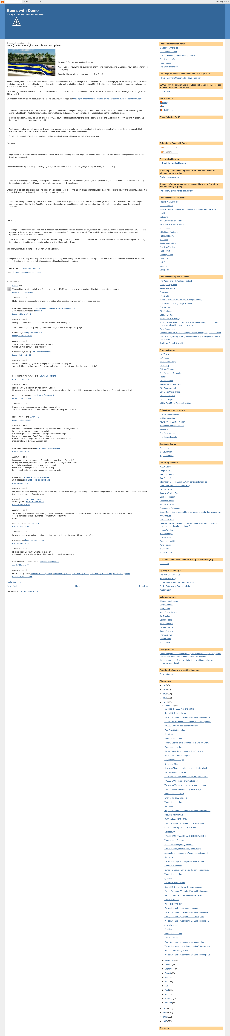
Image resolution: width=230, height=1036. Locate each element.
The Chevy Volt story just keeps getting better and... (186, 785)
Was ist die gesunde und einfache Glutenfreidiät (55, 308)
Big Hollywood (166, 448)
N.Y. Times (164, 358)
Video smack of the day (174, 794)
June (167, 982)
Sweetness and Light (169, 541)
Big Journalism (166, 452)
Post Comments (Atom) (28, 591)
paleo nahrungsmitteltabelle (48, 448)
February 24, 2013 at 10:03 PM (22, 420)
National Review (167, 236)
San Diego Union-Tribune (170, 392)
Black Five (164, 549)
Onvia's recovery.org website (172, 177)
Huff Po (163, 262)
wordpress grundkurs (33, 332)
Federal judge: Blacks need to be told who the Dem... (186, 743)
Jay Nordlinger (166, 616)
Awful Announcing (167, 329)
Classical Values (167, 520)
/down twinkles (170, 925)
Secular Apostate (167, 504)
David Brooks (165, 639)
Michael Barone (166, 627)
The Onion (164, 564)
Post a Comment (14, 582)
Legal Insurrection (167, 497)
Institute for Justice (167, 418)
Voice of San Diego (168, 362)
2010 (165, 1008)
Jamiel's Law (165, 590)
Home (77, 586)
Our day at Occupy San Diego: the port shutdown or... (186, 870)
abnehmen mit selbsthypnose (36, 477)
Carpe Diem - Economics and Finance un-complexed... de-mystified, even (191, 512)
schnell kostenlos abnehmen (37, 480)
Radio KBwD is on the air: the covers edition (183, 887)
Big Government (166, 456)
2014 (165, 690)
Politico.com (165, 228)
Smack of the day (171, 900)
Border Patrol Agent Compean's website (177, 582)
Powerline (164, 240)
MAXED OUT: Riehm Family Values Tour (181, 781)
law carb (35, 523)
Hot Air (162, 213)
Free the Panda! (171, 938)
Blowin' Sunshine (167, 674)
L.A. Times (164, 354)
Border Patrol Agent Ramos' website (175, 586)
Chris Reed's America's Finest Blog (175, 486)
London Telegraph (167, 399)
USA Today (164, 366)
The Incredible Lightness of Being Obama (177, 55)
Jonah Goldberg (166, 631)
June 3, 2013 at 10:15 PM (20, 565)
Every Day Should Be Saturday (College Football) (181, 300)
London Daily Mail (167, 396)
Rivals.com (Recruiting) (170, 319)
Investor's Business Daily (170, 384)
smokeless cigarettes (62, 574)
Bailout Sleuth (166, 489)
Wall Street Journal (168, 388)
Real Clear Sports (167, 288)
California (16, 272)
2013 (165, 694)
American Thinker (167, 247)
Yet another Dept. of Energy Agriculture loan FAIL (185, 861)
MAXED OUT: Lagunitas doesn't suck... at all (183, 895)
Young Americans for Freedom (172, 422)
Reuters (163, 377)
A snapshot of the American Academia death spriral (186, 853)
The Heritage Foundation (170, 414)
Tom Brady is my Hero (169, 67)
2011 (165, 702)
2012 (165, 698)
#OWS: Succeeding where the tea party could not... (186, 777)
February (169, 999)
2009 (165, 1013)
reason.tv (163, 266)
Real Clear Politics (168, 243)
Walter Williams (166, 624)
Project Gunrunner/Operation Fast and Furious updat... (187, 811)
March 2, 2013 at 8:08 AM (20, 452)
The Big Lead (165, 307)
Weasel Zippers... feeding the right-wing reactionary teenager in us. (188, 209)
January (168, 1003)
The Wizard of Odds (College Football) (176, 281)
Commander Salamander (170, 508)
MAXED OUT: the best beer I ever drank (181, 726)
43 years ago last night (174, 760)
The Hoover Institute (168, 437)
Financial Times (166, 381)
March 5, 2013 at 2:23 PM (20, 526)
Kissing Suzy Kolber (168, 285)
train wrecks (36, 272)
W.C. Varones (165, 467)
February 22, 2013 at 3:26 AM (22, 398)
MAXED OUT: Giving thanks (176, 950)
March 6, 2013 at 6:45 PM (20, 543)
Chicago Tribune (167, 369)
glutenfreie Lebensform (34, 540)
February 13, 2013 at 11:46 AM (22, 336)
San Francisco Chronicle (170, 373)
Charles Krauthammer (169, 601)
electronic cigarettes (80, 574)
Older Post (143, 586)
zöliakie (38, 311)
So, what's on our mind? (174, 883)
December (169, 706)
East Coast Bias (166, 315)
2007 (165, 1021)
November (169, 960)
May (167, 986)
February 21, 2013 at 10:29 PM (22, 379)
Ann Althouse (165, 516)
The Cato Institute (167, 433)
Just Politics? (165, 478)
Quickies (168, 878)
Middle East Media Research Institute (175, 403)
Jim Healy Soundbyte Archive (172, 343)
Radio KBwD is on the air (175, 713)
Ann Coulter (165, 642)
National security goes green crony (179, 845)
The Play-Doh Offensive (170, 575)
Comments (167, 152)
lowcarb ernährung (33, 499)
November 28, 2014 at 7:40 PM (22, 577)
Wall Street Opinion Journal (171, 221)
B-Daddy (164, 103)
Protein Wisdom (166, 530)
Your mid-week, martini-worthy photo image (182, 789)
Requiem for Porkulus (173, 815)
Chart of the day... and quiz (175, 798)
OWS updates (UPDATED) (175, 819)
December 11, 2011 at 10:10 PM (22, 292)
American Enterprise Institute (172, 426)
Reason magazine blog (169, 202)
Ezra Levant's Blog (168, 579)
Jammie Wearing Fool (169, 493)
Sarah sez (168, 806)
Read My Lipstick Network (174, 163)
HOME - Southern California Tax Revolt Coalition (180, 78)
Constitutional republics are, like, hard (180, 828)
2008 (165, 1017)
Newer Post (12, 586)
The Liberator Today (168, 52)
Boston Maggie (166, 534)
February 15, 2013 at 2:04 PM (22, 355)
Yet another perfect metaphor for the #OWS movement (187, 946)
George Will (165, 609)
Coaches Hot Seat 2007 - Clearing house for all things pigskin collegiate (190, 333)
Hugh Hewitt (165, 251)
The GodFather (166, 206)
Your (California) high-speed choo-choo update (33, 45)
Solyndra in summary (173, 866)
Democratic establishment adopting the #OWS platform (187, 722)
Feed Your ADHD (167, 474)
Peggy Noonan (166, 605)
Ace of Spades (166, 552)
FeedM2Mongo (166, 110)
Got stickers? (169, 734)
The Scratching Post (168, 59)
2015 (165, 685)
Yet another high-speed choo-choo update (182, 908)
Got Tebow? (169, 832)
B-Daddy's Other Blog (169, 48)
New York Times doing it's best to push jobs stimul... (186, 768)
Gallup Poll (164, 270)
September (170, 969)
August (168, 973)
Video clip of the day (173, 738)
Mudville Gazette (167, 501)
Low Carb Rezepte (48, 376)
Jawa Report (165, 545)
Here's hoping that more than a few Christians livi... (185, 751)
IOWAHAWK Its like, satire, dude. (174, 224)
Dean (162, 106)
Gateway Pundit (166, 255)
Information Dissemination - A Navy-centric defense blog (183, 482)
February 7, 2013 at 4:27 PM (21, 314)
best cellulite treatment (49, 562)
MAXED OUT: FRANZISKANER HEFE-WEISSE (185, 836)
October (168, 965)
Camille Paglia (166, 620)
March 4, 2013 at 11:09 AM (21, 505)
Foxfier (15, 286)
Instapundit (164, 217)
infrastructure (26, 272)
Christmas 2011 (171, 764)
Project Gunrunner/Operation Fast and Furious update (187, 717)
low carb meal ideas (35, 502)
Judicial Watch (166, 429)
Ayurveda (34, 417)
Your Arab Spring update (174, 730)
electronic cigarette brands (101, 574)
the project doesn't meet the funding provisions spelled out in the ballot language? (107, 99)
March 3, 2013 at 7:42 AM (20, 483)
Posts (165, 148)
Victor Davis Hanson (168, 612)
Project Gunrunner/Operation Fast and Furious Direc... (187, 912)
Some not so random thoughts (177, 756)
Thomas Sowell (166, 635)
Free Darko (164, 296)
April (167, 990)
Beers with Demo (23, 10)
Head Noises (165, 63)
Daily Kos (164, 258)
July (167, 977)
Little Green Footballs (169, 232)
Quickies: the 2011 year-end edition (179, 709)
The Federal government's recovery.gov (176, 191)
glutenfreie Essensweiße (45, 395)
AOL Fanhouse (166, 311)
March (168, 994)
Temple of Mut (166, 471)
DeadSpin (164, 292)
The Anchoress (166, 537)
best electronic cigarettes (41, 574)
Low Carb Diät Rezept (41, 352)
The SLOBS (165, 91)
